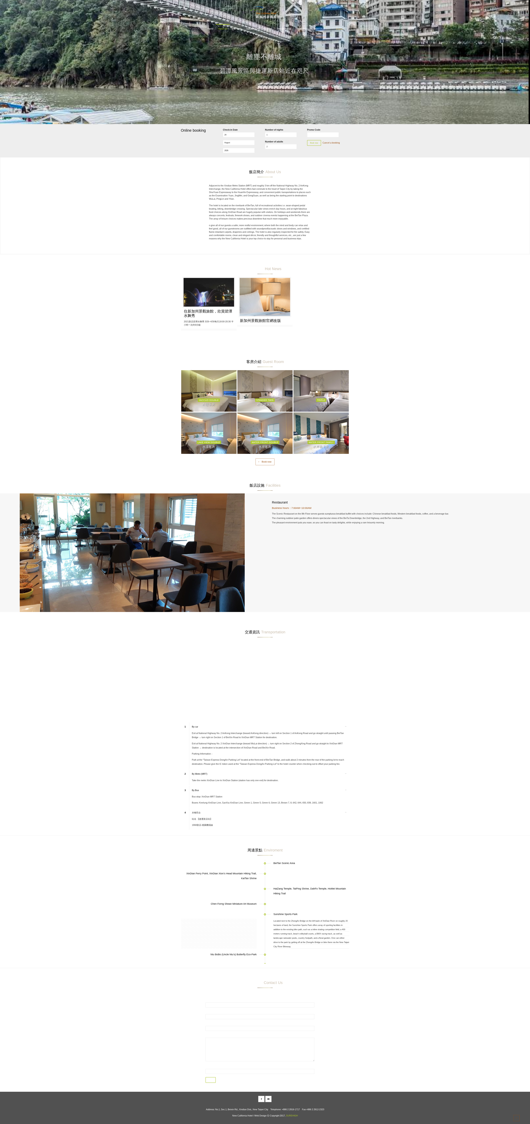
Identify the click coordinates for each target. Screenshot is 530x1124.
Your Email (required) (217, 1012)
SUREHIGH (292, 1115)
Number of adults (274, 141)
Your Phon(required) (216, 1024)
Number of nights (274, 130)
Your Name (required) (217, 1000)
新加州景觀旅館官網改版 (260, 321)
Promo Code (313, 130)
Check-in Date (230, 130)
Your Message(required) (218, 1035)
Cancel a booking (331, 143)
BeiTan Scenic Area (284, 863)
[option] (132, 552)
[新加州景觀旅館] (265, 12)
